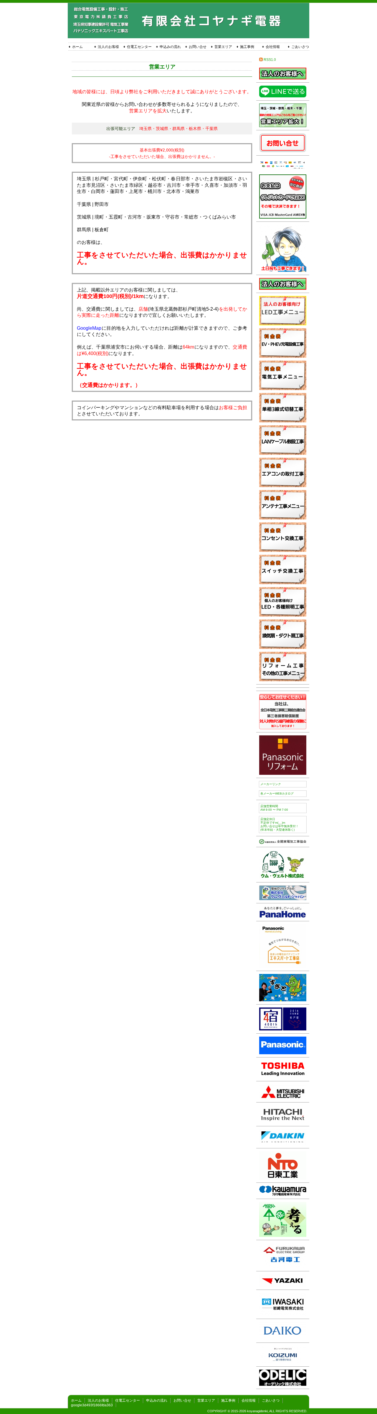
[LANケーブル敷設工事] (282, 453)
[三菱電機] (282, 1097)
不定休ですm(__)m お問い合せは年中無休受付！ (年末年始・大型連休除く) (279, 824)
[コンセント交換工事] (282, 550)
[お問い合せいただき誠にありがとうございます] (282, 270)
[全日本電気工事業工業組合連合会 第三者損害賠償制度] (282, 727)
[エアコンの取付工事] (282, 485)
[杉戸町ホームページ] (282, 999)
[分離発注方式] (282, 77)
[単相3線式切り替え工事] (282, 420)
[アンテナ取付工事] (282, 517)
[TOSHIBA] (282, 1076)
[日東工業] (282, 1177)
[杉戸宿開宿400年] (282, 1028)
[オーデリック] (282, 1384)
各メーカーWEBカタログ (277, 793)
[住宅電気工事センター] (282, 842)
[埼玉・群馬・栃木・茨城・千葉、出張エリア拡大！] (282, 125)
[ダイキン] (282, 1143)
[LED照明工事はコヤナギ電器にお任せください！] (282, 323)
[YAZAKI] (282, 1285)
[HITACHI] (282, 1121)
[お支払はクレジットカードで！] (282, 216)
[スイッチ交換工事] (282, 582)
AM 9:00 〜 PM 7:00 (274, 808)
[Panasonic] (282, 1052)
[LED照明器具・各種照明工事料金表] (282, 614)
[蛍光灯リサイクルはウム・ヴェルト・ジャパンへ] (282, 898)
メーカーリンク (270, 784)
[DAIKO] (282, 1337)
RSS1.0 (269, 60)
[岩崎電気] (282, 1314)
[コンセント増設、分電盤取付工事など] (282, 388)
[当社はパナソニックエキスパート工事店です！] (282, 966)
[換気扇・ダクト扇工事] (282, 647)
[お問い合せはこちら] (282, 150)
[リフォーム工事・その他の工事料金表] (282, 679)
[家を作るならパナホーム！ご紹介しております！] (282, 916)
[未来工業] (282, 1235)
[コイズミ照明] (282, 1361)
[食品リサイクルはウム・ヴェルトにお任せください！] (282, 877)
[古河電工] (282, 1266)
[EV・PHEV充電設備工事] (282, 356)
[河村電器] (282, 1194)
